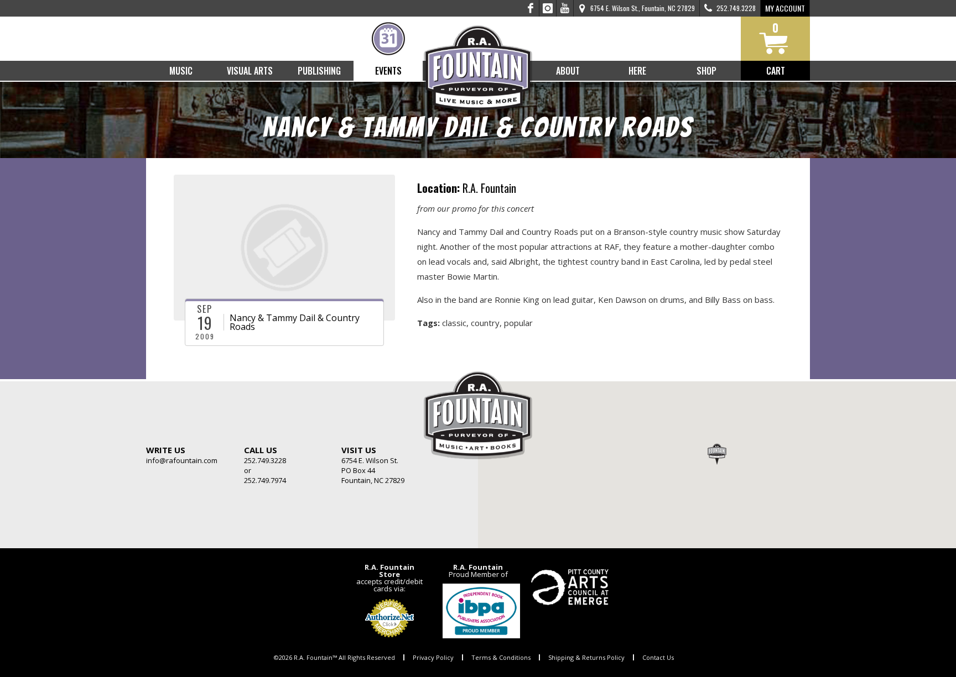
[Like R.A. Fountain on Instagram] (548, 8)
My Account (785, 8)
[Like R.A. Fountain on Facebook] (530, 8)
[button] (717, 454)
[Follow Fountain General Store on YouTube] (565, 8)
